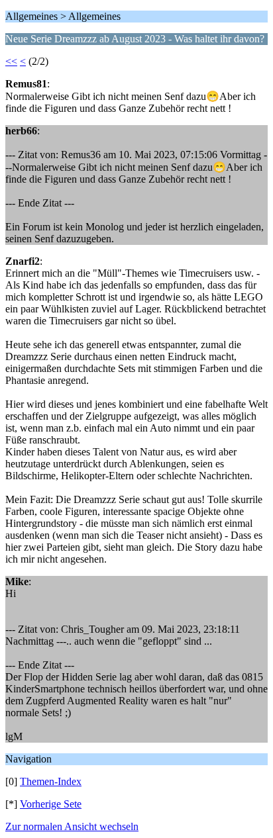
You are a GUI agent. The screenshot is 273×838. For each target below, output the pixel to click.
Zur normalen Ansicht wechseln (71, 826)
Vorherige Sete (51, 804)
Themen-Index (51, 781)
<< (11, 61)
